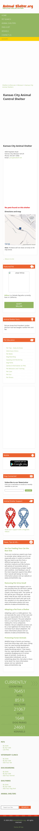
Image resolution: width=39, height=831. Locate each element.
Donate (5, 39)
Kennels (5, 31)
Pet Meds (9, 354)
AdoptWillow (19, 305)
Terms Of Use (18, 827)
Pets (3, 742)
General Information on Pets (16, 366)
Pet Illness (9, 377)
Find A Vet (6, 27)
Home (4, 15)
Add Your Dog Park (9, 788)
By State (5, 746)
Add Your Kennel (9, 776)
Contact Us (6, 35)
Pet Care (9, 371)
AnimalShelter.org (19, 820)
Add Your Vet (7, 763)
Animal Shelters (9, 23)
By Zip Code (7, 748)
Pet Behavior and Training (15, 369)
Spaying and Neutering (14, 360)
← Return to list (8, 259)
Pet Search (6, 19)
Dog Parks (9, 363)
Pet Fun (8, 374)
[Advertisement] (19, 61)
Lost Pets (6, 750)
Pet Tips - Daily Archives (14, 348)
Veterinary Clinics (12, 351)
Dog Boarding (11, 357)
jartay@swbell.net (15, 158)
